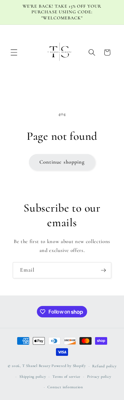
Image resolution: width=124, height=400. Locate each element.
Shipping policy (32, 376)
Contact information (65, 387)
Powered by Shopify (69, 366)
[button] (14, 52)
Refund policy (104, 366)
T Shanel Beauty (36, 366)
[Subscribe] (103, 270)
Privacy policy (99, 376)
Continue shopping (62, 162)
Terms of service (66, 376)
